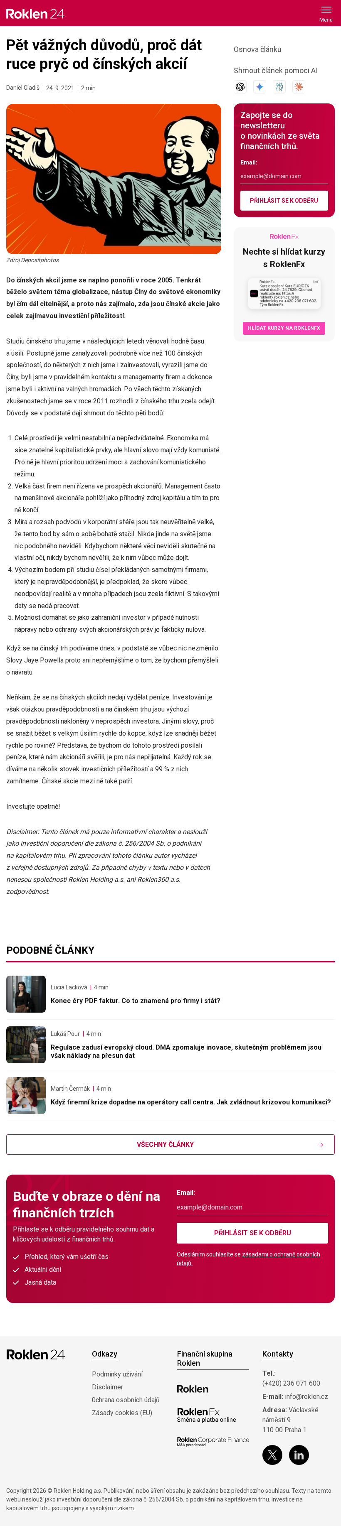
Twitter (272, 1455)
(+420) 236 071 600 (291, 1383)
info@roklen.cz (306, 1397)
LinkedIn (299, 1455)
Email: (248, 162)
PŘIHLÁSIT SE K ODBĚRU (284, 200)
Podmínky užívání (117, 1374)
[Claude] (298, 86)
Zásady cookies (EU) (122, 1413)
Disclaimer (107, 1387)
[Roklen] (192, 1388)
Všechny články (165, 1144)
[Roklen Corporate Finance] (213, 1442)
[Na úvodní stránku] (35, 13)
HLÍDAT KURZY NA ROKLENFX (284, 328)
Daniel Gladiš (23, 87)
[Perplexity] (279, 86)
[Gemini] (259, 86)
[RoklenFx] (206, 1415)
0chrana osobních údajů (126, 1400)
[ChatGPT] (240, 86)
